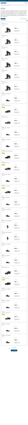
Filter (3, 18)
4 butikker (19, 42)
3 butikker (19, 134)
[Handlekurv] (25, 2)
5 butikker (19, 30)
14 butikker (19, 122)
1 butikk (18, 157)
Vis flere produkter (14, 350)
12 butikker (19, 273)
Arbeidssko (2, 7)
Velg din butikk (4, 0)
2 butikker (19, 65)
